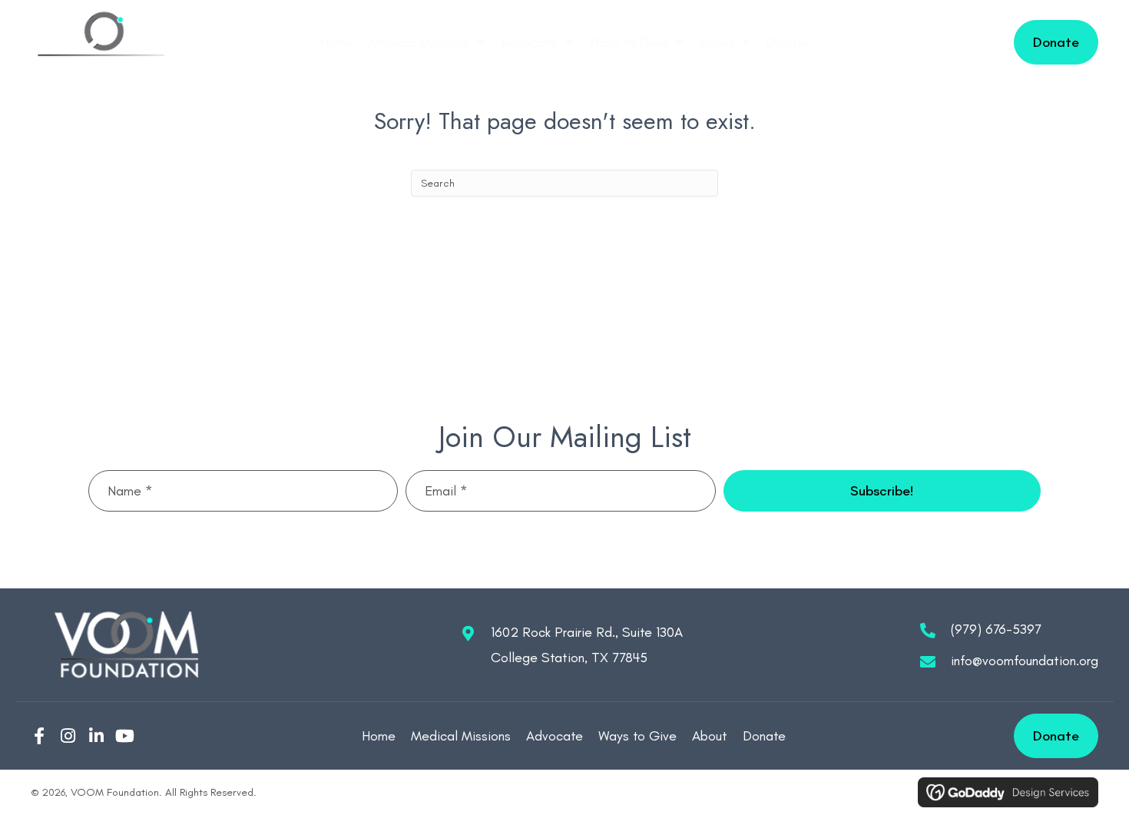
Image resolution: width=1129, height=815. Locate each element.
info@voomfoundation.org (1024, 660)
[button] (882, 491)
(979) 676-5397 (996, 629)
